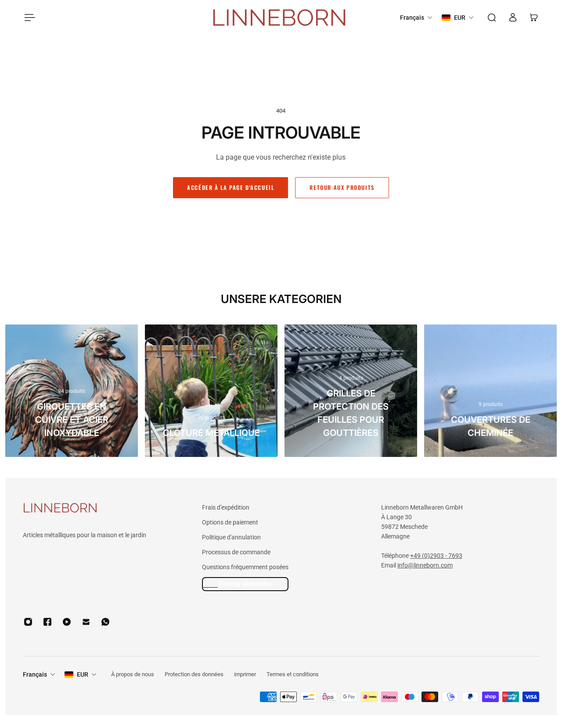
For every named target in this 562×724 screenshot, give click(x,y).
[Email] (86, 621)
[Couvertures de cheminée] (490, 391)
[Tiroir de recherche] (491, 17)
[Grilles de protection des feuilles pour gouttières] (351, 391)
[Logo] (279, 17)
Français (35, 674)
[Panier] (533, 17)
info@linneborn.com (425, 565)
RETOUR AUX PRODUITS (342, 187)
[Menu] (28, 17)
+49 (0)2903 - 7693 (436, 555)
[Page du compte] (512, 17)
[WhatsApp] (105, 621)
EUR (82, 674)
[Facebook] (47, 621)
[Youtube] (66, 621)
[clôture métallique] (211, 391)
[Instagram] (28, 621)
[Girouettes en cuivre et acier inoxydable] (71, 391)
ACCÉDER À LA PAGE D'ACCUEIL (230, 187)
